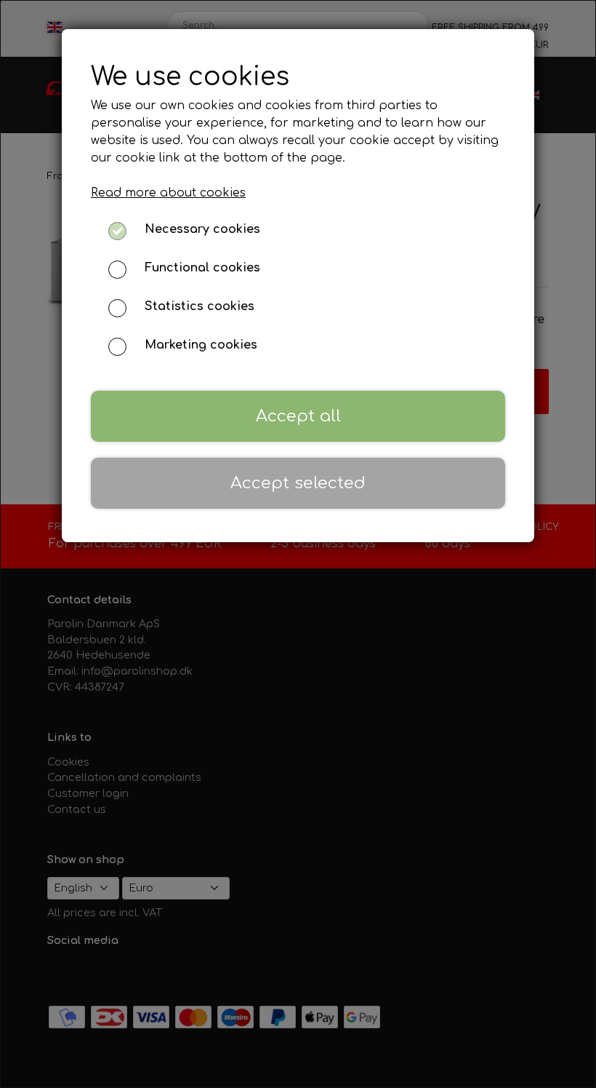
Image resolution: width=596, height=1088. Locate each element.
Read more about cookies (168, 192)
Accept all (298, 416)
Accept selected (298, 483)
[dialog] (298, 544)
